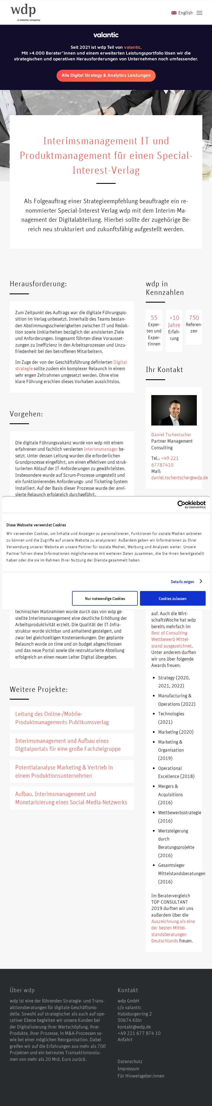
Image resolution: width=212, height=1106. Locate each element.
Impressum (128, 1068)
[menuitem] (199, 12)
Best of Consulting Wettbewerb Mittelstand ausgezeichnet (171, 639)
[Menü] (199, 12)
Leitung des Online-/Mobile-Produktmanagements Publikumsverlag (62, 718)
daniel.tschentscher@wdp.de (179, 477)
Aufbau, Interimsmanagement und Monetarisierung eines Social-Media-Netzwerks (71, 798)
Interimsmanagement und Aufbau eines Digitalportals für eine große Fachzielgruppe (68, 744)
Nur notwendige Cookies (105, 598)
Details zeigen (182, 581)
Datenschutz (130, 1061)
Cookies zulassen (173, 598)
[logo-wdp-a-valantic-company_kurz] (25, 12)
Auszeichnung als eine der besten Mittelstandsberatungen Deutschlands (173, 930)
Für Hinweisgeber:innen (141, 1076)
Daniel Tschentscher (171, 434)
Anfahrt (125, 1039)
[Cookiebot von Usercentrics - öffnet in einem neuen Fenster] (181, 504)
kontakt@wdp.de (134, 1026)
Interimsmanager (101, 449)
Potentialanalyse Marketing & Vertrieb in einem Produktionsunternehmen (64, 771)
